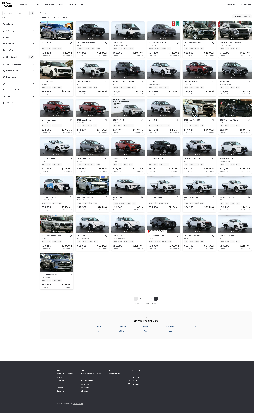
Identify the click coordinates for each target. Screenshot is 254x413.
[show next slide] (70, 32)
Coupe (145, 326)
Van (145, 331)
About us (72, 5)
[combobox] (16, 13)
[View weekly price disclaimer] (71, 55)
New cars (60, 377)
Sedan (97, 331)
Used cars (60, 381)
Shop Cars (23, 5)
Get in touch (132, 381)
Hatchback (170, 326)
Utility (121, 331)
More (83, 5)
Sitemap (84, 391)
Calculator (61, 391)
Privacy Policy (78, 404)
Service (37, 5)
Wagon (170, 331)
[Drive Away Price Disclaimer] (49, 55)
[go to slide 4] (58, 38)
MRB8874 (85, 388)
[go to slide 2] (54, 38)
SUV (194, 326)
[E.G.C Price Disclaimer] (116, 94)
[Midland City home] (7, 4)
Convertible (121, 326)
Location (135, 384)
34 (151, 298)
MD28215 (85, 384)
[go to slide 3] (56, 38)
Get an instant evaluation (91, 374)
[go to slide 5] (60, 38)
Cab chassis (97, 326)
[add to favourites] (70, 42)
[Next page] (156, 299)
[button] (32, 13)
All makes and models (65, 374)
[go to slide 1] (53, 38)
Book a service (114, 374)
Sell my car (49, 5)
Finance (61, 5)
